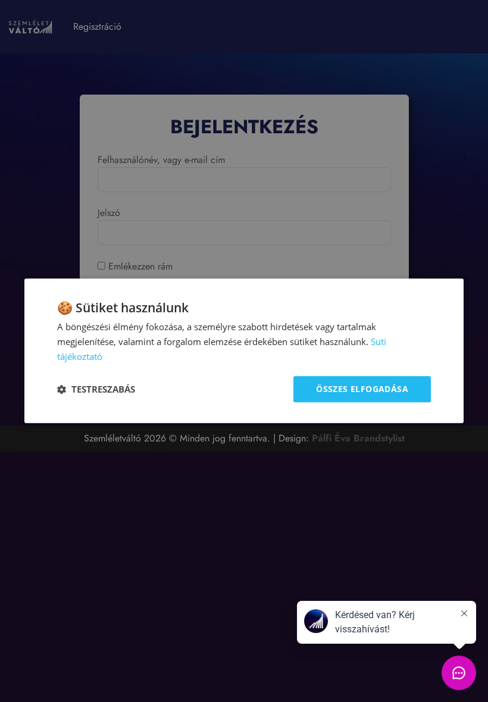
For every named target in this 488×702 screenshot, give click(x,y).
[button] (96, 389)
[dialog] (244, 350)
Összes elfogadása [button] (362, 388)
